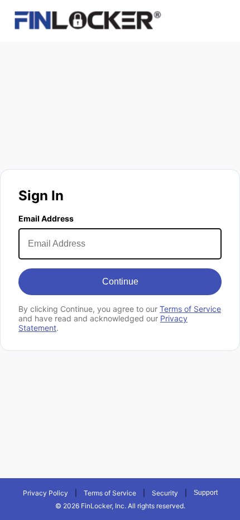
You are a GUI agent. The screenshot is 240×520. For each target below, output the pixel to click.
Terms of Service (190, 309)
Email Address (46, 218)
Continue (120, 281)
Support (206, 493)
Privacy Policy (45, 493)
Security (165, 493)
